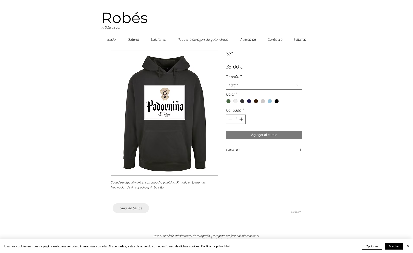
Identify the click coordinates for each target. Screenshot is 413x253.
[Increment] (241, 119)
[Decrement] (230, 119)
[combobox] (264, 85)
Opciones (372, 246)
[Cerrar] (407, 246)
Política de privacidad (215, 246)
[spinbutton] (235, 119)
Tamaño (233, 77)
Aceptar (393, 246)
